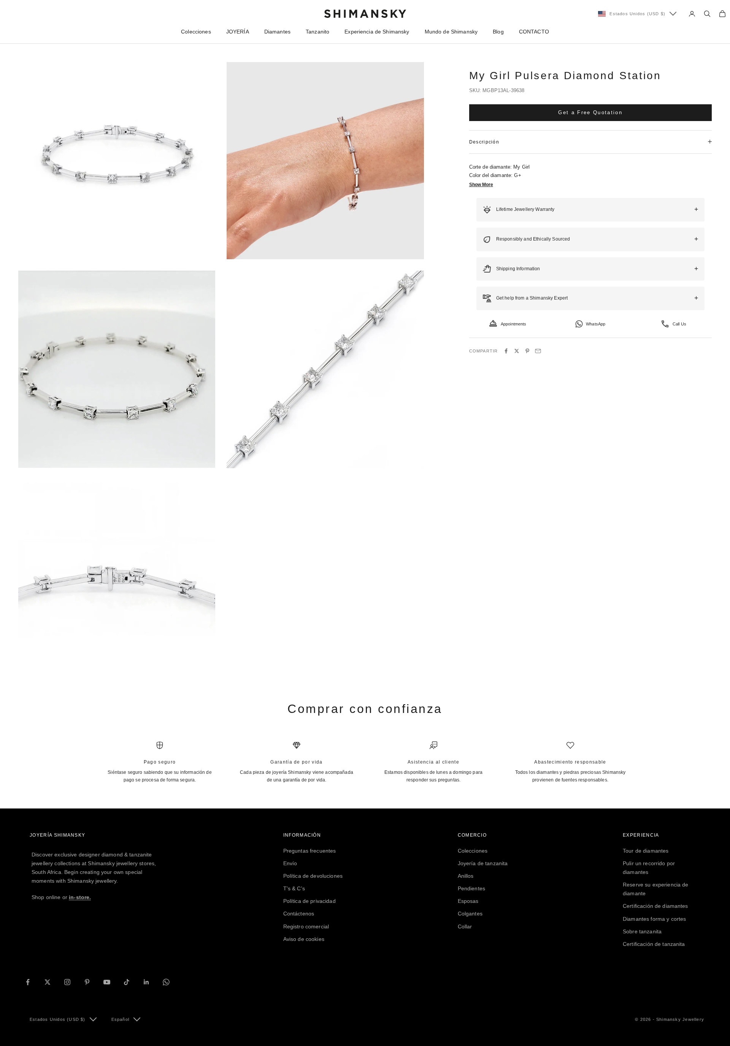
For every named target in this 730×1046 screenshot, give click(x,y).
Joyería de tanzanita (483, 863)
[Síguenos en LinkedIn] (146, 982)
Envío (290, 863)
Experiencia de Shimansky (376, 32)
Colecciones (196, 32)
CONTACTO (534, 32)
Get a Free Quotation (590, 112)
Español (120, 1019)
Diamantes (277, 32)
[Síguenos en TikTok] (126, 982)
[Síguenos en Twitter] (47, 982)
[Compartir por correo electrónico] (538, 351)
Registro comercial (306, 926)
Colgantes (470, 913)
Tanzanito (317, 32)
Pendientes (471, 888)
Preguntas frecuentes (309, 851)
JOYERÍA (237, 32)
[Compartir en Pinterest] (527, 351)
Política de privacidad (309, 901)
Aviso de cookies (303, 939)
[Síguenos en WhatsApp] (166, 982)
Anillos (466, 876)
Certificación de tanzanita (654, 944)
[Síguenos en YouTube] (107, 982)
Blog (498, 32)
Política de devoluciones (313, 876)
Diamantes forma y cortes (654, 919)
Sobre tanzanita (642, 931)
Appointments (514, 323)
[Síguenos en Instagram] (67, 982)
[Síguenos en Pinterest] (87, 982)
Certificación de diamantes (655, 906)
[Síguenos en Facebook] (28, 982)
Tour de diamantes (645, 851)
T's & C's (294, 888)
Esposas (468, 901)
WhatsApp (595, 323)
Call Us (679, 323)
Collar (465, 926)
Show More (481, 184)
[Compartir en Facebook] (506, 351)
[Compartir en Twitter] (517, 351)
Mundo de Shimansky (451, 32)
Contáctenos (298, 913)
